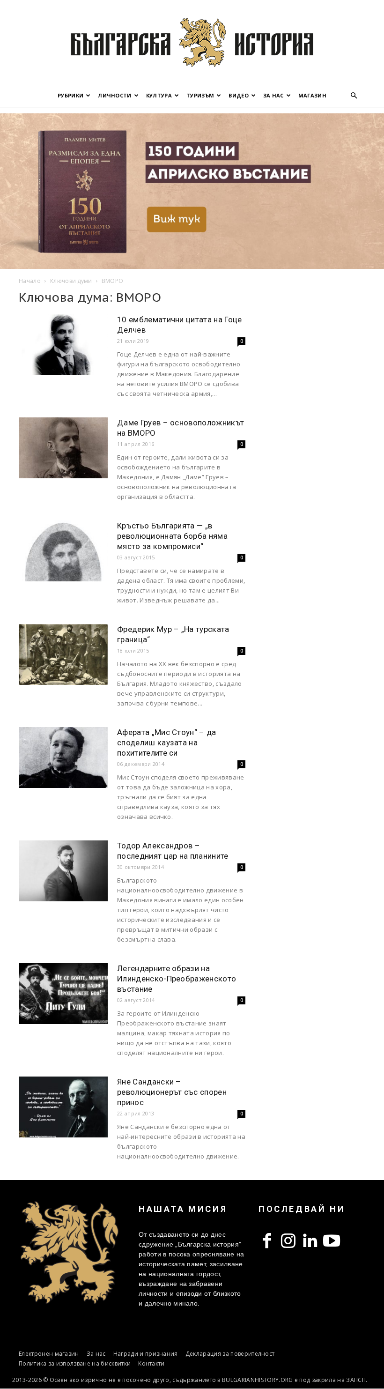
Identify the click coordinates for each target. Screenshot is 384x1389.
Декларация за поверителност (230, 1354)
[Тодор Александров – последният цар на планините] (63, 871)
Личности (115, 95)
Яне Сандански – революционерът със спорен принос (172, 1092)
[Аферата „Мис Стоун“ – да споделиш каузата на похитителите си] (63, 757)
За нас (273, 95)
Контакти (151, 1363)
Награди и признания (145, 1354)
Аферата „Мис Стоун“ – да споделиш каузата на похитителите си (166, 743)
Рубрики (70, 95)
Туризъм (200, 95)
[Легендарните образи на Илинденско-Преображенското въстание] (63, 994)
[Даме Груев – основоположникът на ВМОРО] (63, 448)
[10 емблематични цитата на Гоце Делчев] (63, 345)
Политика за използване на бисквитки (75, 1363)
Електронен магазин (49, 1354)
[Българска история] (192, 42)
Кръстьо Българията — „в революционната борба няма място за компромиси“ (172, 536)
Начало (30, 281)
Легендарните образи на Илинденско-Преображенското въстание (176, 979)
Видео (239, 95)
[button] (354, 95)
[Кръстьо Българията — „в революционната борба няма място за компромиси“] (63, 551)
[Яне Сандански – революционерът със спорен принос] (63, 1107)
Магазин (312, 95)
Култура (159, 95)
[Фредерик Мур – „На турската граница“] (63, 654)
